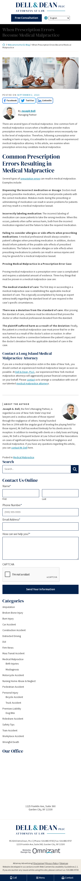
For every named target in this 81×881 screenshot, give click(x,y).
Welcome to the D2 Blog (19, 44)
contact (31, 379)
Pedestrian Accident (13, 686)
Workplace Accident (13, 736)
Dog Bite (10, 713)
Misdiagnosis (12, 669)
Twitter (26, 100)
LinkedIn (44, 100)
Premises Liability (11, 708)
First (4, 499)
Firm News (7, 647)
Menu (42, 877)
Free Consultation (26, 18)
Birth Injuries (12, 663)
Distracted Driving (11, 636)
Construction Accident (14, 630)
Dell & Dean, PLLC (24, 372)
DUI (4, 641)
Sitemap (64, 863)
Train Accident (9, 730)
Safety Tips (8, 724)
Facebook (9, 100)
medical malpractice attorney (32, 383)
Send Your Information (40, 589)
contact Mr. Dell (19, 447)
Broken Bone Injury (12, 612)
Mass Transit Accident (13, 653)
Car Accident (9, 624)
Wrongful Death (10, 742)
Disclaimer (39, 863)
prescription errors (30, 178)
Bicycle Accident (14, 697)
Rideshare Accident (12, 718)
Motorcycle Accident (13, 675)
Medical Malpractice (23, 457)
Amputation (8, 607)
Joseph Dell (28, 111)
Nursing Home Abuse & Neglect (19, 681)
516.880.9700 (72, 869)
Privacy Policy (52, 863)
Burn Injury (8, 618)
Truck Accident (13, 702)
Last (44, 499)
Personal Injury (10, 692)
